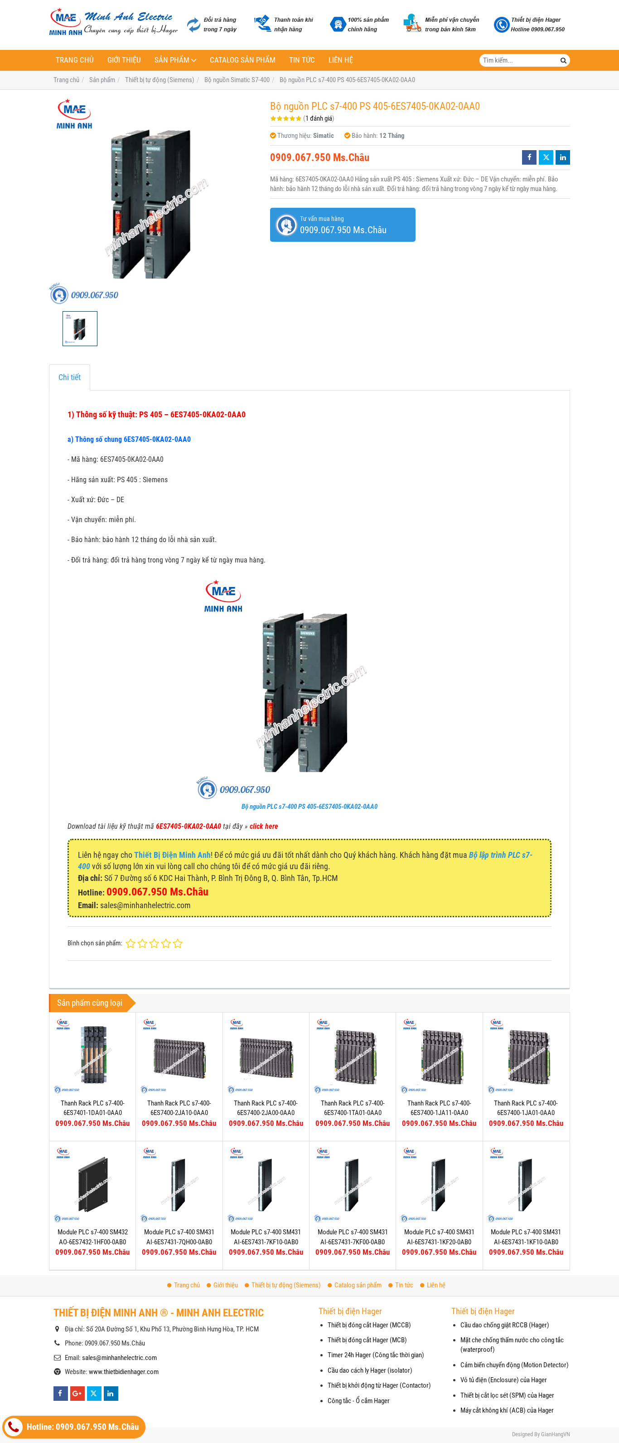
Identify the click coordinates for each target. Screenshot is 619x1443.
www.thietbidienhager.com (124, 1372)
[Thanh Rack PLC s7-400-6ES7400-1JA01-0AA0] (526, 1055)
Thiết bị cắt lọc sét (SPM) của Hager (507, 1395)
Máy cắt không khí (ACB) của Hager (507, 1410)
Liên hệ (341, 60)
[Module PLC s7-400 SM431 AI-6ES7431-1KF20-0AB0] (439, 1184)
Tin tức (302, 60)
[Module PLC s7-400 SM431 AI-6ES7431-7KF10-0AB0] (266, 1184)
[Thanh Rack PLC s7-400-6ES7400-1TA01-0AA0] (352, 1055)
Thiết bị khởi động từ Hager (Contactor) (379, 1385)
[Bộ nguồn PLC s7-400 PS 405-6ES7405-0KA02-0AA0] (155, 200)
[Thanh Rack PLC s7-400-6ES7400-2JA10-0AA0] (179, 1055)
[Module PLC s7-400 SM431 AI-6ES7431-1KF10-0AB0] (526, 1184)
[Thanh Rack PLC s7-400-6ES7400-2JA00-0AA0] (266, 1055)
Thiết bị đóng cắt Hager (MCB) (367, 1340)
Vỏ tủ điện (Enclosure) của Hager (503, 1380)
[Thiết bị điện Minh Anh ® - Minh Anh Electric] (113, 22)
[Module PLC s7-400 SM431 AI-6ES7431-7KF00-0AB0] (352, 1184)
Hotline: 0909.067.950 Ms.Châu (82, 1427)
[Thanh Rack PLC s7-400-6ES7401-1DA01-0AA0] (92, 1055)
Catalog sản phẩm (243, 60)
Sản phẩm (172, 60)
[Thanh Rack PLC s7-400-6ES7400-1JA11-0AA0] (439, 1055)
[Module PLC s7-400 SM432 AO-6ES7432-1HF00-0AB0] (92, 1184)
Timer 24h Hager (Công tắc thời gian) (376, 1355)
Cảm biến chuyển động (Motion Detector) (514, 1365)
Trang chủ (75, 60)
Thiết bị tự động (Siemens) (286, 1285)
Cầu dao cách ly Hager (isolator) (370, 1370)
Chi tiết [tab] (69, 377)
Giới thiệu (124, 60)
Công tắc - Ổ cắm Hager (359, 1401)
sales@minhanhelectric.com (119, 1358)
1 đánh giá (318, 118)
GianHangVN (555, 1434)
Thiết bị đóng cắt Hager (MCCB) (369, 1325)
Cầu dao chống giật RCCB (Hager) (504, 1325)
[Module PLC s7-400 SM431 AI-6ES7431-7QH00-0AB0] (179, 1184)
